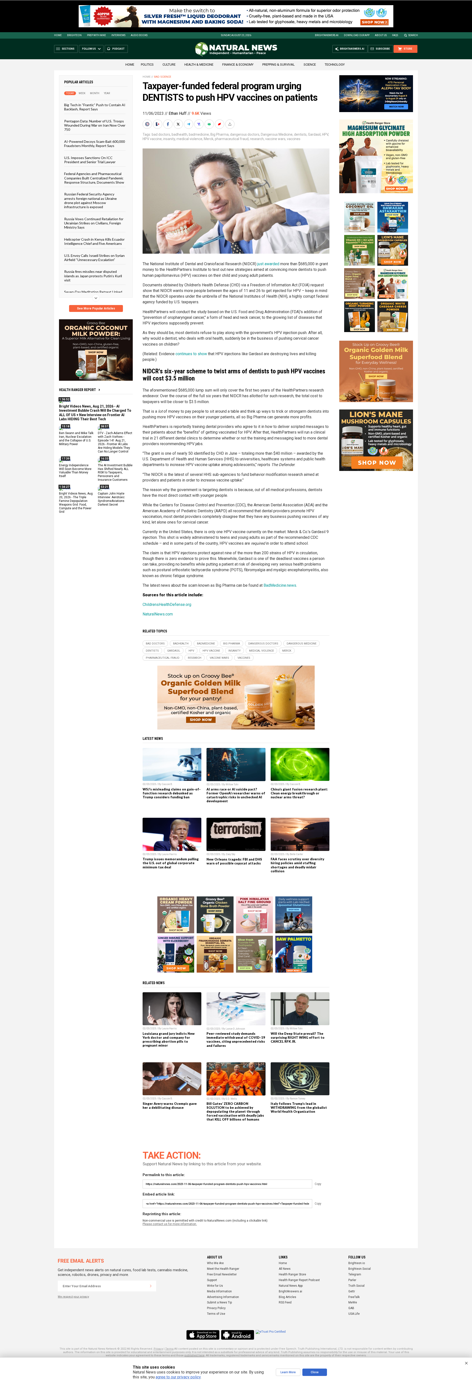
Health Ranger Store (292, 1274)
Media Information (219, 1291)
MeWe (352, 1302)
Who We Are (215, 1263)
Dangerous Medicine (277, 134)
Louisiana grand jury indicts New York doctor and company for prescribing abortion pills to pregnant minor (169, 1039)
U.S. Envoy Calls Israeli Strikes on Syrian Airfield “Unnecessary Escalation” (94, 257)
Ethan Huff (178, 113)
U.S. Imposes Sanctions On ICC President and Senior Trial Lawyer (90, 159)
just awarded (268, 264)
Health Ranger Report (77, 390)
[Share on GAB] (210, 124)
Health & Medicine (198, 64)
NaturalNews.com (158, 614)
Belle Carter (296, 854)
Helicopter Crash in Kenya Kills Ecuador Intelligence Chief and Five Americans (94, 241)
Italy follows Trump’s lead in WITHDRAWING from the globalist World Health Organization (299, 1107)
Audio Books (139, 35)
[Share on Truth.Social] (199, 124)
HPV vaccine (152, 139)
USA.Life (354, 1313)
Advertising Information (223, 1297)
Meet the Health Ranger (223, 1268)
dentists (300, 134)
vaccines (293, 139)
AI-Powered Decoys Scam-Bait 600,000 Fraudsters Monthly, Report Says (94, 143)
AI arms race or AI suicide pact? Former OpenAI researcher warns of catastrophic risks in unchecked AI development (235, 795)
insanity (169, 139)
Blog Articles (287, 1297)
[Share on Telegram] (189, 124)
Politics (147, 64)
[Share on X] (179, 124)
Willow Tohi (232, 784)
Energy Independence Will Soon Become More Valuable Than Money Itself (75, 470)
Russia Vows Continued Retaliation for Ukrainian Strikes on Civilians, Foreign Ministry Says (93, 223)
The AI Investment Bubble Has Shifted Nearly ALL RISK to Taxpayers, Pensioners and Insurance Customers (115, 472)
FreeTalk (354, 1297)
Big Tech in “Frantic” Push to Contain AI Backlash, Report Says (94, 107)
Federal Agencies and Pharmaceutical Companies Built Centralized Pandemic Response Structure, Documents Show (94, 178)
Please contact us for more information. (170, 1224)
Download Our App (356, 35)
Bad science (162, 76)
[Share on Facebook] (168, 124)
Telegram (354, 1274)
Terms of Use (216, 1313)
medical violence (189, 139)
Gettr (351, 1291)
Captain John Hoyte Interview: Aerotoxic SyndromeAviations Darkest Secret (111, 499)
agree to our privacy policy (178, 1377)
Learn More (288, 1372)
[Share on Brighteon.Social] (148, 124)
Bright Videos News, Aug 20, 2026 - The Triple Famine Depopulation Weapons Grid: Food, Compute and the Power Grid (76, 502)
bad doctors (161, 134)
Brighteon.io (356, 1263)
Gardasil (314, 134)
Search (413, 35)
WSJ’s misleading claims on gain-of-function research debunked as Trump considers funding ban (172, 793)
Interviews (118, 35)
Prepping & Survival (278, 64)
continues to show (191, 353)
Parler (352, 1280)
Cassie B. (167, 784)
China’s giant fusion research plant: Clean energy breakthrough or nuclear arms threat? (299, 793)
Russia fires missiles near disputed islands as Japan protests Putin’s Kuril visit (93, 275)
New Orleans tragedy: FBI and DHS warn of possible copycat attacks (234, 861)
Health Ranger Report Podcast (299, 1280)
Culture (169, 64)
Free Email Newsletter (222, 1274)
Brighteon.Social (359, 1268)
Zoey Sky (230, 854)
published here (194, 1355)
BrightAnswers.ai (327, 35)
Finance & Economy (237, 64)
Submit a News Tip (219, 1302)
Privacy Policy (216, 1308)
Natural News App (291, 1285)
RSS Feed (285, 1302)
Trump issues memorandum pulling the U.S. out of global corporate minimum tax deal (171, 863)
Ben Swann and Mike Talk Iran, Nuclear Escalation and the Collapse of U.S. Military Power (76, 438)
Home (58, 35)
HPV (325, 134)
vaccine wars (275, 139)
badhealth (179, 134)
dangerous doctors (244, 134)
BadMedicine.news (280, 585)
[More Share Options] (230, 124)
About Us (381, 35)
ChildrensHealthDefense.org (167, 604)
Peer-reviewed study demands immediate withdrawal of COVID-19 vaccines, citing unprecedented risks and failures (235, 1039)
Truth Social (356, 1285)
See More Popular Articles (96, 308)
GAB (351, 1308)
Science (310, 64)
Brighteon (74, 35)
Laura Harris (169, 854)
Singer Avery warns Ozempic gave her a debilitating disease (170, 1106)
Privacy (158, 1348)
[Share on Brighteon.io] (158, 124)
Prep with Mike (96, 35)
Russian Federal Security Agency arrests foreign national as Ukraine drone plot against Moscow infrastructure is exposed (90, 200)
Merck (208, 139)
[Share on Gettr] (220, 124)
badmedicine (199, 134)
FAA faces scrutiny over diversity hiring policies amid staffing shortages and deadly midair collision (297, 865)
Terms (169, 1348)
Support (212, 1280)
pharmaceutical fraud (232, 139)
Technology (335, 64)
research (257, 139)
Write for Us (215, 1285)
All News (285, 1268)
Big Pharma (219, 134)
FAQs (395, 35)
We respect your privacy (73, 1296)
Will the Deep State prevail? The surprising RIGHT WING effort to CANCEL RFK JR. (297, 1037)
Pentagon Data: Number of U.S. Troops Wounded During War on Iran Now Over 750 (94, 125)
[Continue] (150, 1286)
